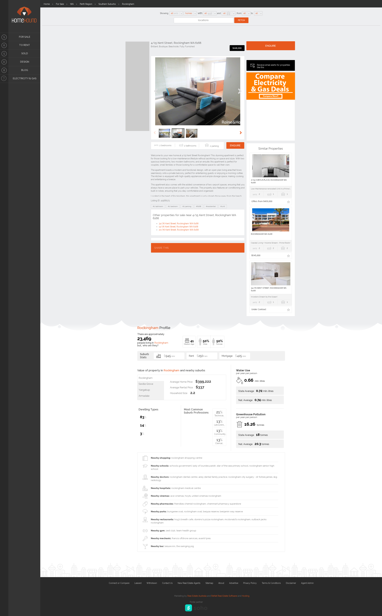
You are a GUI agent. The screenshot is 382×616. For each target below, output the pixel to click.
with (200, 13)
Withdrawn (152, 583)
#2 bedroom (173, 206)
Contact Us (167, 583)
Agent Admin (307, 583)
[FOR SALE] (4, 37)
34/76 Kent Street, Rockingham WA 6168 (178, 223)
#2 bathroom (158, 206)
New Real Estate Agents (189, 583)
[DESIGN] (4, 62)
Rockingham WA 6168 (261, 234)
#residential (211, 206)
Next (241, 135)
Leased (137, 583)
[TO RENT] (4, 45)
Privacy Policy (250, 583)
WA (72, 4)
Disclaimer (291, 583)
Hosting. (246, 596)
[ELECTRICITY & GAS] (4, 79)
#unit (222, 206)
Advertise (233, 583)
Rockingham (128, 4)
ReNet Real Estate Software (224, 596)
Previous (155, 135)
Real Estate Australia (197, 596)
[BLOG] (4, 70)
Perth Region (86, 4)
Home (47, 4)
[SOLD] (4, 53)
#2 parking (186, 206)
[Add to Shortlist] (288, 202)
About (221, 583)
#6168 (198, 206)
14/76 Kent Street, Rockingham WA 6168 (178, 226)
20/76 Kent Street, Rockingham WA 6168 (179, 230)
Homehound (4, 16)
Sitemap (209, 583)
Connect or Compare (119, 583)
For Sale (60, 4)
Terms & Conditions (271, 583)
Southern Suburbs (107, 4)
